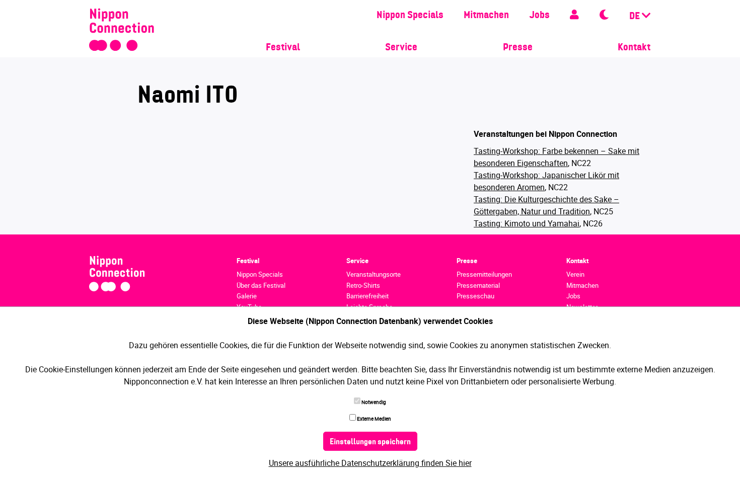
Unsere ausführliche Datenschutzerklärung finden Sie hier (370, 462)
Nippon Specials (410, 16)
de (635, 17)
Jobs (539, 16)
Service (401, 48)
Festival (283, 48)
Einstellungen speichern (370, 442)
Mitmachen (486, 16)
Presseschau (475, 295)
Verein (575, 274)
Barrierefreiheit (367, 295)
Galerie (247, 295)
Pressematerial (478, 285)
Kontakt (634, 48)
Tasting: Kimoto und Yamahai (526, 223)
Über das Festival (261, 285)
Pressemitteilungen (484, 274)
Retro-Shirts (363, 285)
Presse (518, 48)
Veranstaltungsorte (373, 274)
